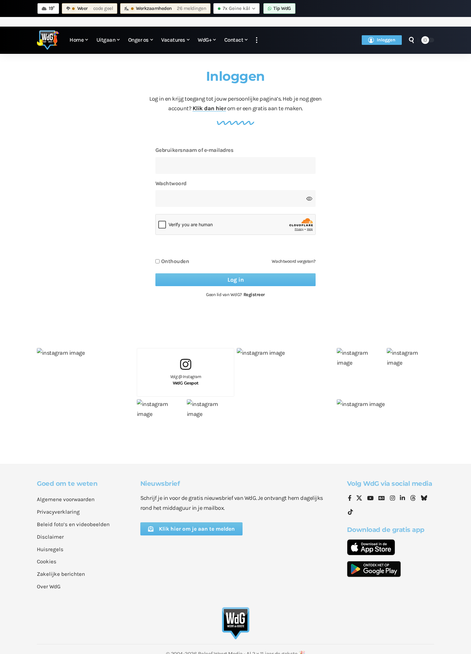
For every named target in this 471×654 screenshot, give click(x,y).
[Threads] (413, 498)
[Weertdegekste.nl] (48, 40)
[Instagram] (392, 498)
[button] (256, 40)
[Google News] (381, 498)
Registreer (254, 294)
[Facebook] (349, 498)
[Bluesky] (424, 498)
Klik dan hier (209, 108)
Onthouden (175, 261)
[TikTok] (350, 512)
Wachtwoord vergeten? (294, 261)
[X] (359, 498)
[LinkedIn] (402, 498)
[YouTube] (370, 498)
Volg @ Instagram (185, 380)
